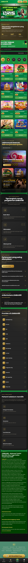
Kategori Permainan (17, 550)
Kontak (3, 550)
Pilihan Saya (24, 44)
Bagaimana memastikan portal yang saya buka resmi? (14, 272)
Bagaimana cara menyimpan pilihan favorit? (14, 276)
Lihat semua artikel (6, 297)
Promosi (10, 560)
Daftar (25, 1)
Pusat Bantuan (14, 552)
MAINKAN (7, 78)
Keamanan (12, 547)
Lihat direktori (5, 315)
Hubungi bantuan (8, 266)
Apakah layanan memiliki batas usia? (14, 285)
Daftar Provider (9, 550)
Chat (24, 560)
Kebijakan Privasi (21, 547)
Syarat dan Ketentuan (6, 548)
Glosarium (24, 550)
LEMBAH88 (4, 459)
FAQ (16, 547)
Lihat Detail (5, 176)
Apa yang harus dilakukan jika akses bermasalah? (14, 281)
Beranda (3, 560)
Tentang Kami (6, 547)
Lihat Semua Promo (7, 147)
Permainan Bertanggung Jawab (19, 548)
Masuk (19, 1)
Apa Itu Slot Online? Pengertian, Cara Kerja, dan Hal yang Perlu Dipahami (13, 303)
